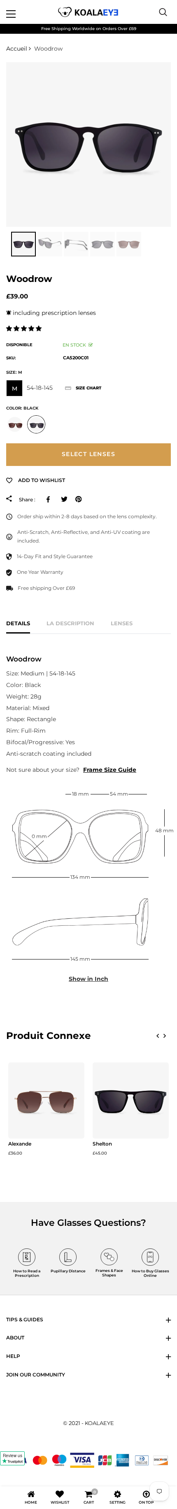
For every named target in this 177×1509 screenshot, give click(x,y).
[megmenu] (20, 12)
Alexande (19, 1144)
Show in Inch (88, 979)
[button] (24, 328)
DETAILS (18, 623)
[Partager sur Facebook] (50, 499)
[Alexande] (46, 1100)
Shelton (102, 1144)
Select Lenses (88, 454)
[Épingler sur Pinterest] (78, 499)
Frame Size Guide (109, 769)
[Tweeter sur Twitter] (64, 499)
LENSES (122, 623)
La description (70, 623)
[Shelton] (131, 1100)
